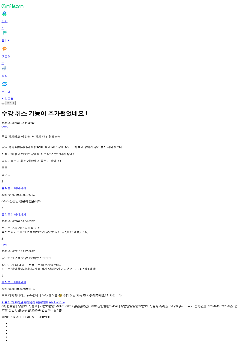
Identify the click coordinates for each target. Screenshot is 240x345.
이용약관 (42, 302)
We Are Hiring (57, 302)
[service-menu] (3, 103)
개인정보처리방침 (23, 302)
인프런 (6, 302)
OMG (5, 126)
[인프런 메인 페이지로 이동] (120, 6)
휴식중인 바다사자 (14, 188)
